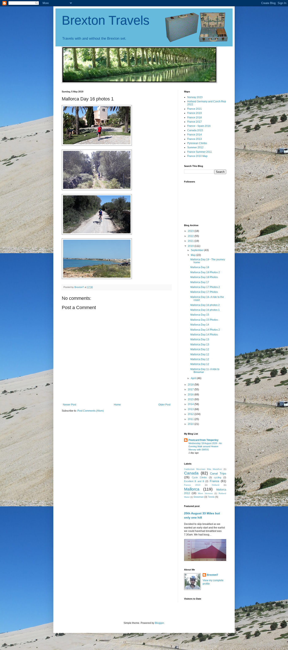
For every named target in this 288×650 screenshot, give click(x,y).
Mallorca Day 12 (199, 349)
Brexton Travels (105, 20)
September (197, 250)
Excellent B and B (194, 481)
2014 (191, 404)
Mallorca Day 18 (199, 267)
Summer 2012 (195, 147)
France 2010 (192, 485)
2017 (191, 389)
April (194, 378)
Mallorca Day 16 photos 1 (205, 309)
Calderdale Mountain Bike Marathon (203, 469)
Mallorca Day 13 (199, 339)
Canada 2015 (195, 130)
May (193, 255)
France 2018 (194, 117)
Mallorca (191, 489)
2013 (191, 409)
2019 (191, 246)
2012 (191, 414)
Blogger (159, 623)
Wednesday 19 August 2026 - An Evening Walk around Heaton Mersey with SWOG (205, 446)
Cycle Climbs (199, 477)
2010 (191, 424)
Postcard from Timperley (203, 440)
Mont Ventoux (205, 493)
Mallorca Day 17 (199, 282)
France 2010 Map (197, 156)
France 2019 (194, 113)
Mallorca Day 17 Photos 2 (205, 287)
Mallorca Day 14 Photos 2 (205, 329)
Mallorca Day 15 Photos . (204, 319)
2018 (191, 384)
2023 (191, 231)
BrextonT (212, 574)
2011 (191, 419)
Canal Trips (218, 473)
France (214, 481)
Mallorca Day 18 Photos (204, 277)
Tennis (211, 497)
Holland (215, 485)
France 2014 (194, 134)
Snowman (199, 497)
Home (117, 404)
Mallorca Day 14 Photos (204, 334)
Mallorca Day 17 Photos (204, 292)
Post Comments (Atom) (90, 410)
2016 (191, 394)
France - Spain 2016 (199, 125)
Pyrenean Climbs (197, 143)
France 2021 (194, 108)
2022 (191, 236)
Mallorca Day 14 (199, 324)
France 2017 (194, 121)
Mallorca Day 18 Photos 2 (205, 272)
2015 (191, 399)
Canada (191, 473)
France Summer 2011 (199, 151)
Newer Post (69, 404)
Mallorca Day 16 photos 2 (205, 305)
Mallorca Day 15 (199, 314)
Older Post (164, 404)
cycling (217, 477)
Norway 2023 (195, 97)
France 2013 (194, 139)
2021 (191, 240)
